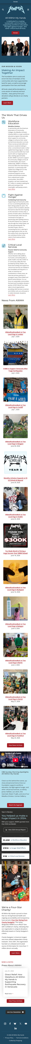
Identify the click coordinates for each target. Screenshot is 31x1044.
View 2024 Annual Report (17, 830)
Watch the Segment (15, 805)
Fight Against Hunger (15, 196)
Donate (15, 2)
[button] (28, 9)
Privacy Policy (9, 1038)
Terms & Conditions (22, 1038)
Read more (9, 994)
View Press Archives (15, 1001)
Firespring (19, 1040)
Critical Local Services (15, 246)
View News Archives (15, 745)
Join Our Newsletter (14, 1012)
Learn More (7, 103)
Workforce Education (13, 122)
